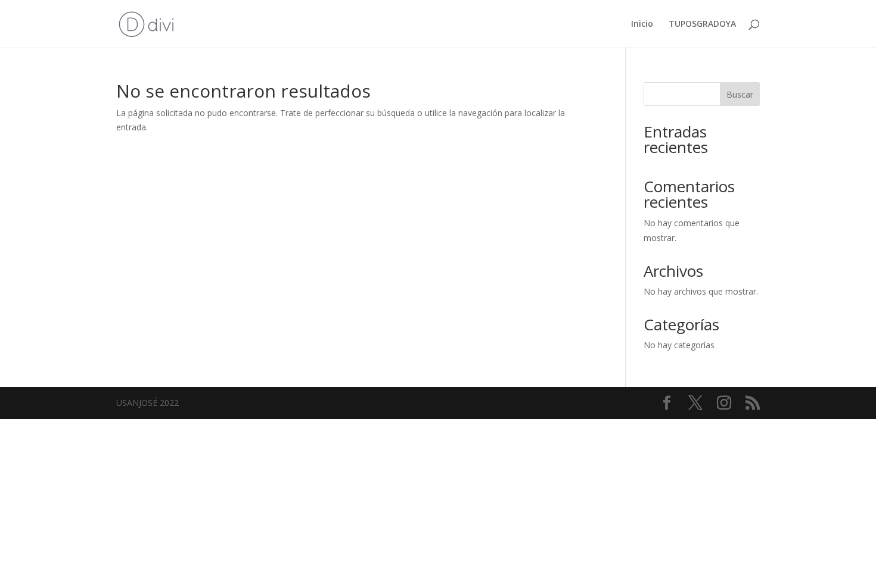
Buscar (739, 94)
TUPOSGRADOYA (702, 24)
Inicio (642, 24)
